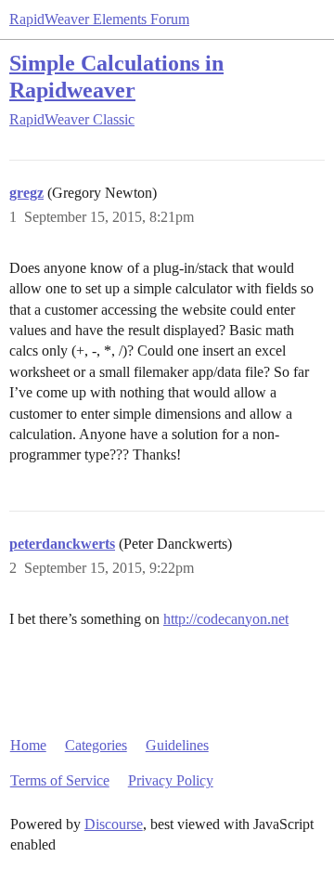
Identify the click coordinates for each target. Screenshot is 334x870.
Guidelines (177, 745)
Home (28, 745)
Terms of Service (59, 780)
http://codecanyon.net (226, 619)
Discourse (113, 824)
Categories (96, 745)
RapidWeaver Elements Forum (99, 19)
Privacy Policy (170, 780)
